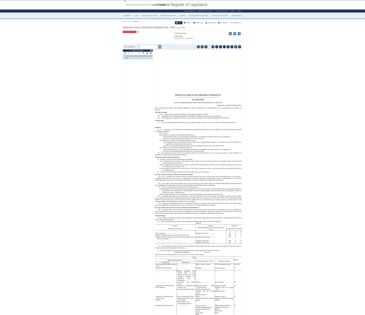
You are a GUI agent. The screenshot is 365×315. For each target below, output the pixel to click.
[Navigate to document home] (212, 46)
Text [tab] (179, 23)
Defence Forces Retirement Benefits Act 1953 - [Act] (138, 57)
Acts (136, 15)
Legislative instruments (149, 15)
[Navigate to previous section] (220, 46)
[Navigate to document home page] (125, 53)
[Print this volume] (235, 46)
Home (124, 21)
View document (129, 47)
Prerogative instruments (220, 15)
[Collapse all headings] (150, 53)
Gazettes (182, 15)
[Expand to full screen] (231, 46)
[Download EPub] (198, 46)
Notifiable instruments (168, 15)
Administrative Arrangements (198, 15)
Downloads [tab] (211, 23)
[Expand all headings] (147, 53)
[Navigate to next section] (224, 46)
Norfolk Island (236, 15)
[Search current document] (239, 46)
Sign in (221, 11)
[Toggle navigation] (151, 50)
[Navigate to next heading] (136, 53)
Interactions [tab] (237, 23)
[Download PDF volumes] (202, 46)
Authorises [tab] (199, 23)
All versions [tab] (224, 23)
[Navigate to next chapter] (228, 46)
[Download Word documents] (205, 46)
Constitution (127, 15)
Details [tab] (188, 23)
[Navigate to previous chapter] (216, 46)
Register (205, 11)
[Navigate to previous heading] (132, 53)
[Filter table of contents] (143, 53)
